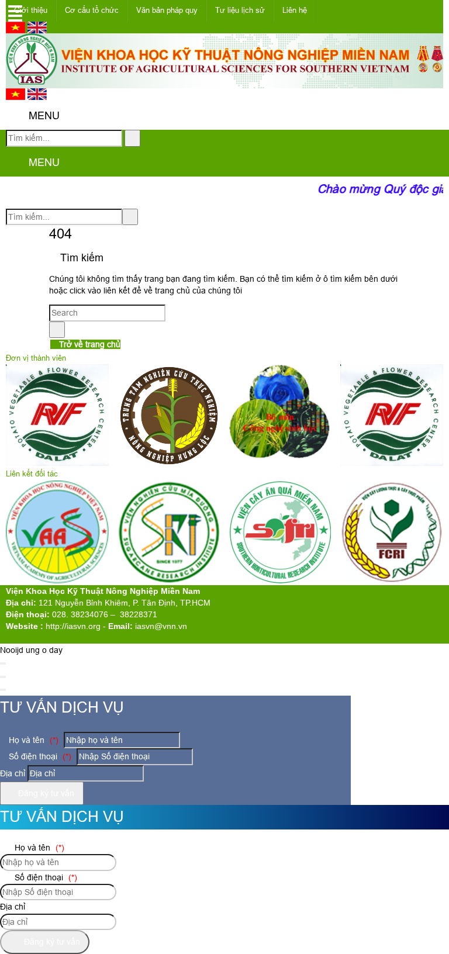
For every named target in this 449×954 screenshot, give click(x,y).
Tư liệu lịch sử (240, 10)
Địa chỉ (12, 773)
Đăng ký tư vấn (45, 793)
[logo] (224, 82)
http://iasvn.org (73, 626)
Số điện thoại (38, 756)
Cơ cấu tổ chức (92, 10)
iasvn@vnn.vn (161, 626)
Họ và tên (32, 740)
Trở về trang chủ (88, 344)
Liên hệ (294, 10)
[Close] (3, 663)
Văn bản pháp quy (167, 10)
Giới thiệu (30, 10)
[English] (37, 30)
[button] (15, 117)
